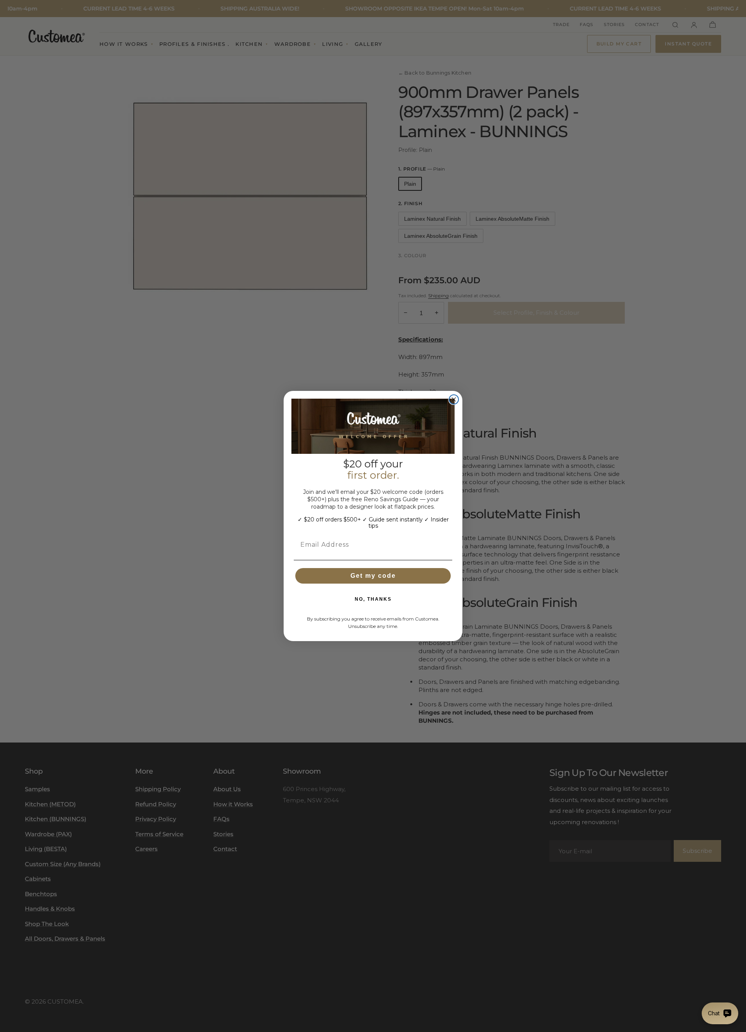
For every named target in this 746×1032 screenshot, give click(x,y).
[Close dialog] (453, 399)
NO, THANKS (373, 599)
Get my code (373, 575)
